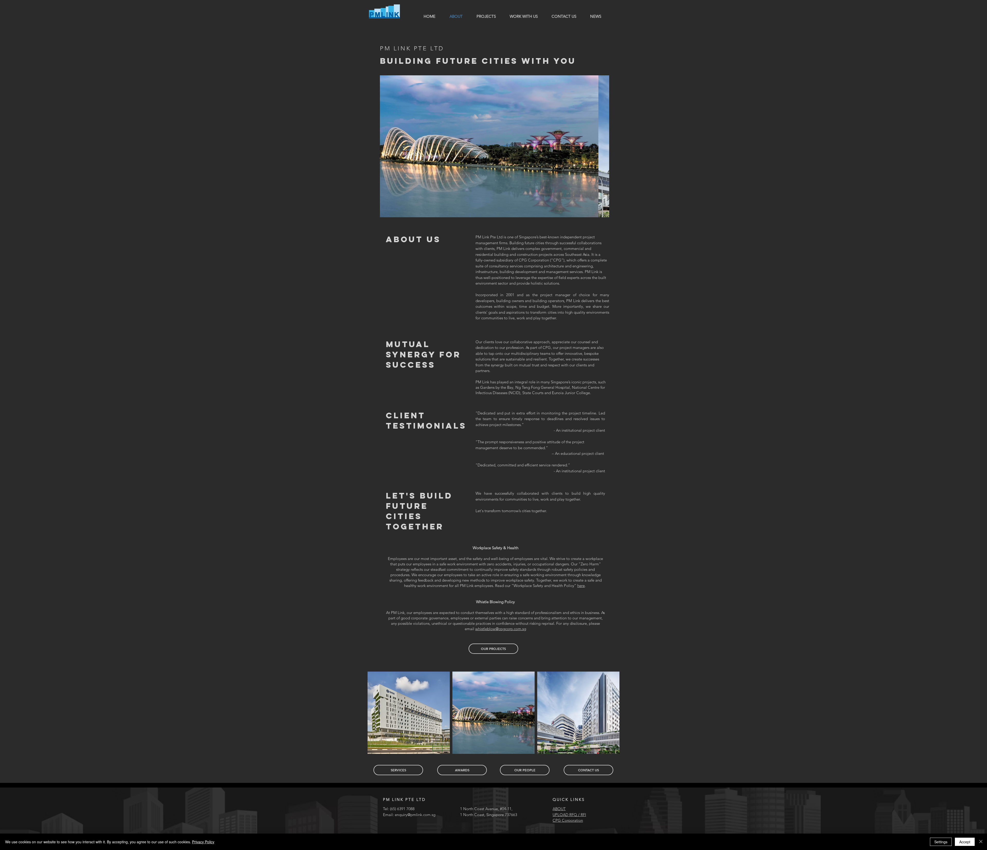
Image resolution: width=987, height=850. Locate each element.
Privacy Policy (203, 841)
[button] (494, 146)
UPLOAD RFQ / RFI (569, 814)
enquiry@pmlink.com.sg (415, 814)
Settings (940, 841)
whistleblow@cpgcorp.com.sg (500, 628)
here (581, 585)
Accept (964, 841)
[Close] (981, 842)
